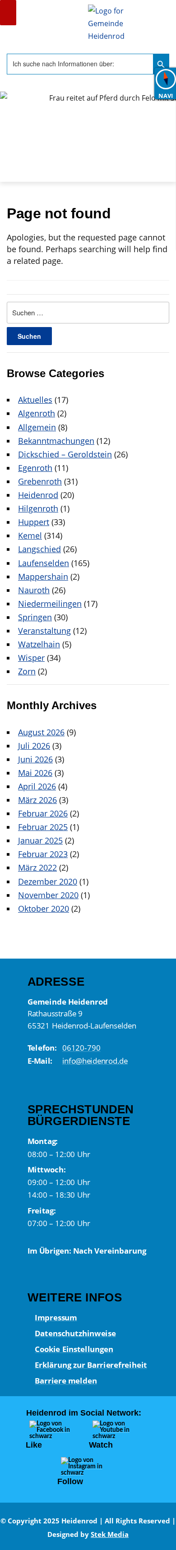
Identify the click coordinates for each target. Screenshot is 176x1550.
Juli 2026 (34, 745)
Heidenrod (38, 494)
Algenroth (36, 413)
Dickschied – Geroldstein (65, 454)
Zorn (27, 671)
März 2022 (37, 867)
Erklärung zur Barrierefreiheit (91, 1365)
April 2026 (37, 786)
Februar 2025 (43, 826)
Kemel (30, 535)
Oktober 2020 (43, 908)
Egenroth (35, 467)
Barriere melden (66, 1380)
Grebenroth (40, 481)
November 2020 (48, 895)
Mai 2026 (35, 772)
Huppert (33, 522)
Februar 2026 (43, 813)
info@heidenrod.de (94, 1061)
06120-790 (81, 1048)
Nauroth (34, 590)
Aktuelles (35, 399)
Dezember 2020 (47, 881)
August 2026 (41, 732)
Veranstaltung (44, 630)
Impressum (56, 1317)
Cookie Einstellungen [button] (74, 1349)
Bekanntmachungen (56, 440)
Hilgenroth (38, 508)
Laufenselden (43, 563)
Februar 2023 (43, 854)
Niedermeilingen (50, 603)
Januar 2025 (40, 840)
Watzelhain (39, 644)
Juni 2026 (35, 759)
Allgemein (37, 427)
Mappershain (43, 576)
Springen (35, 617)
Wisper (31, 657)
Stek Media (110, 1534)
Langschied (39, 549)
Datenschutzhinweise (75, 1333)
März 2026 (37, 799)
